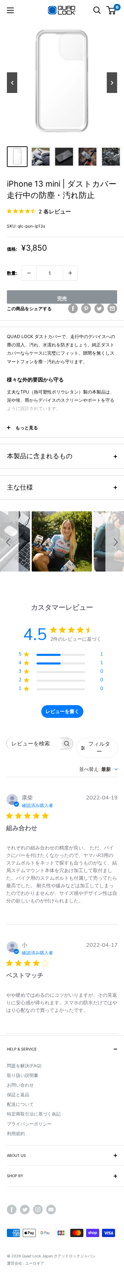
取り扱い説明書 (22, 1075)
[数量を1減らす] (29, 273)
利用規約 (16, 1133)
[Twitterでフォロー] (25, 1209)
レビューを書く (62, 711)
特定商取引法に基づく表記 (34, 1114)
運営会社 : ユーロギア (25, 1263)
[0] (111, 10)
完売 (62, 298)
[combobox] (98, 769)
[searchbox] (33, 743)
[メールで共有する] (112, 308)
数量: (12, 273)
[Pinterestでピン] (86, 308)
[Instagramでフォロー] (38, 1209)
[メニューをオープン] (10, 10)
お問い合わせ (20, 1085)
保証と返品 (18, 1094)
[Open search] (97, 10)
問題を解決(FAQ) (24, 1065)
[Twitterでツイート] (99, 308)
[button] (9, 541)
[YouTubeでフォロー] (51, 1209)
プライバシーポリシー (29, 1124)
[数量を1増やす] (70, 273)
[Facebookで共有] (73, 308)
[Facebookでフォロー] (12, 1209)
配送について (20, 1104)
